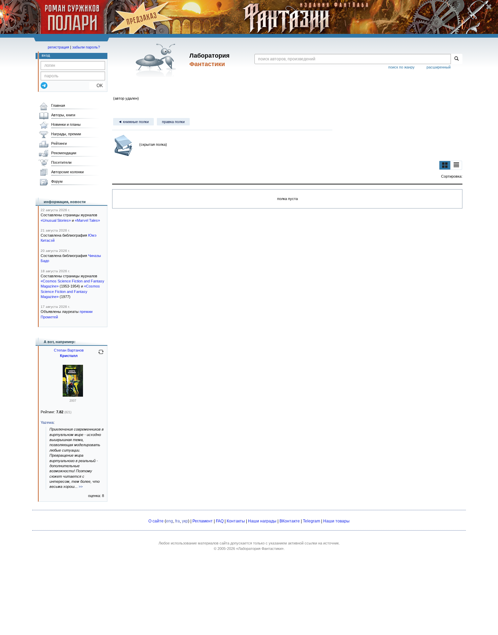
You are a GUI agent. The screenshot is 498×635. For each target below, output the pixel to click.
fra (177, 521)
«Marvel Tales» (87, 220)
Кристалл (69, 356)
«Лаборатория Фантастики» (260, 549)
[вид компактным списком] (456, 165)
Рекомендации (63, 153)
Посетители (61, 162)
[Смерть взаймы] (73, 395)
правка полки (173, 122)
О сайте (156, 521)
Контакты (236, 521)
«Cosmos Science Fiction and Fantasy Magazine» (70, 291)
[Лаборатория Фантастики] (157, 60)
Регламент (202, 521)
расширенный (439, 67)
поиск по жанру (401, 67)
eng (169, 521)
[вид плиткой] (445, 165)
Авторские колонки (67, 172)
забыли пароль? (86, 47)
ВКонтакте (289, 521)
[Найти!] (456, 59)
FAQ (220, 521)
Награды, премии (66, 134)
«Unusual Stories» (56, 220)
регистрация (58, 47)
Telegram (311, 521)
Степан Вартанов (69, 350)
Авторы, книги (63, 115)
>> (81, 486)
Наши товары (336, 521)
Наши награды (262, 521)
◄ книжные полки (133, 122)
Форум (57, 181)
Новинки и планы (66, 124)
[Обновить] (101, 355)
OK (97, 85)
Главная (58, 105)
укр (185, 521)
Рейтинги (59, 143)
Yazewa (47, 422)
